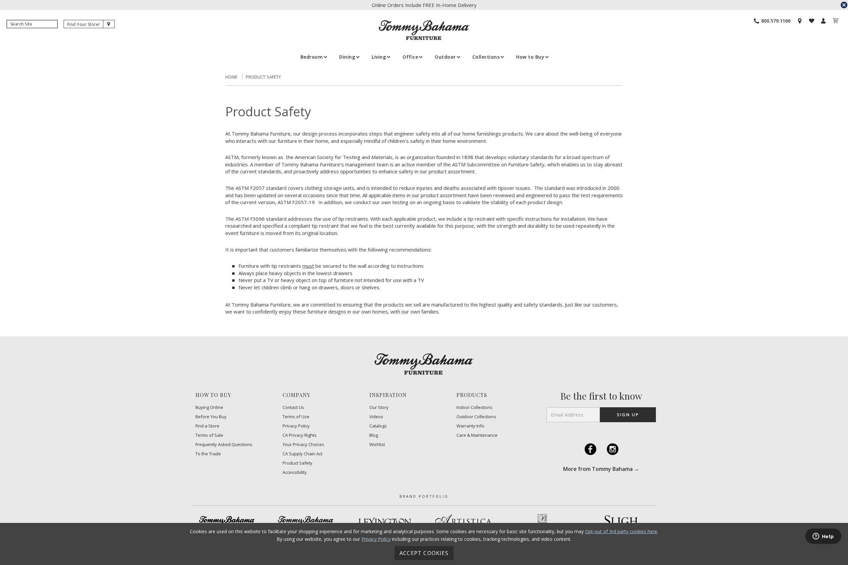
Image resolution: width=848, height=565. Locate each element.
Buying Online (209, 407)
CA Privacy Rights (300, 435)
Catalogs (378, 426)
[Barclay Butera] (542, 522)
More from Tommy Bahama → (601, 469)
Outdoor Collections (476, 417)
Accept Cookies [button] (424, 553)
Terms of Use (296, 417)
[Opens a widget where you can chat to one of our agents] (823, 537)
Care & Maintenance (477, 435)
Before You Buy (211, 417)
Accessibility (295, 472)
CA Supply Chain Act (302, 454)
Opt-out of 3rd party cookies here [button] (621, 531)
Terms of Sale (209, 435)
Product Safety (263, 77)
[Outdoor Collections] (306, 522)
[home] (424, 30)
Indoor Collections (474, 407)
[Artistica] (463, 522)
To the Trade (208, 454)
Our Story (379, 407)
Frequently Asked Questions (223, 444)
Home (231, 77)
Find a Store (207, 426)
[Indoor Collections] (227, 522)
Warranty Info (470, 426)
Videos (376, 417)
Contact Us (293, 407)
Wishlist (377, 444)
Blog (373, 435)
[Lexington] (384, 522)
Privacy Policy (296, 426)
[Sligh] (621, 522)
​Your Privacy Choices (303, 444)
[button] (313, 57)
